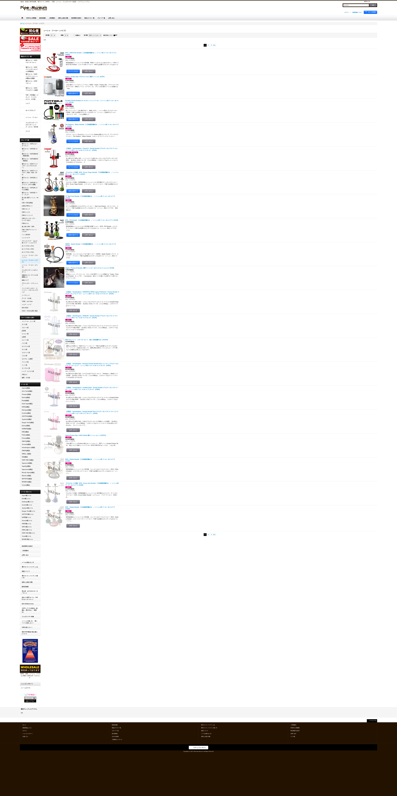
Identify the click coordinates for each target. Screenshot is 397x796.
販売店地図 (25, 586)
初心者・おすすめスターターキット (30, 592)
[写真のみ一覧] (111, 35)
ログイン (346, 12)
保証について (26, 571)
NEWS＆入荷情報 (295, 727)
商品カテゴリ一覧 (116, 727)
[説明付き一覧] (116, 35)
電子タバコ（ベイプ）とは (30, 567)
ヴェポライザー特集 (28, 616)
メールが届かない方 (28, 562)
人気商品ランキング (117, 739)
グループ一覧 (115, 730)
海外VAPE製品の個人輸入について (30, 633)
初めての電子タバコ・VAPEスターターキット (30, 598)
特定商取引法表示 (27, 546)
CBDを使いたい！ (27, 627)
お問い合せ (25, 555)
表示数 (48, 35)
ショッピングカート (28, 733)
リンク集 (293, 736)
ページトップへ (373, 720)
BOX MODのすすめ (28, 604)
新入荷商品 (115, 733)
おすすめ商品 (115, 736)
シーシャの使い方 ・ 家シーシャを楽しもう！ (29, 622)
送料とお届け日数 (27, 582)
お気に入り (25, 736)
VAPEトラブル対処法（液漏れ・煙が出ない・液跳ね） (30, 610)
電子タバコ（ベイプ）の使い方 (30, 576)
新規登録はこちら (357, 12)
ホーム (24, 724)
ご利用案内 (25, 550)
